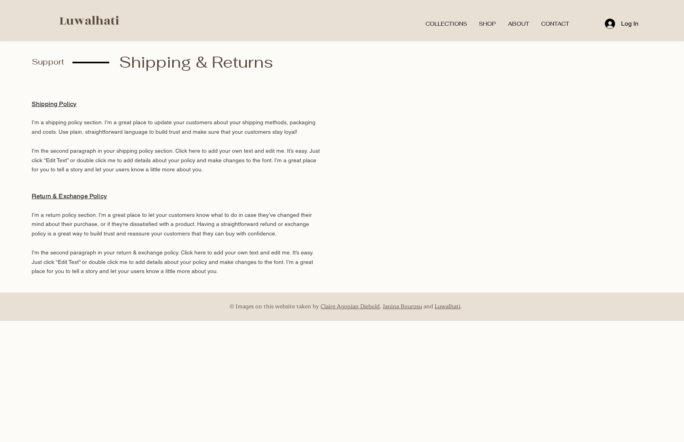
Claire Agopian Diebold (350, 306)
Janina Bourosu (402, 306)
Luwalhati (89, 21)
